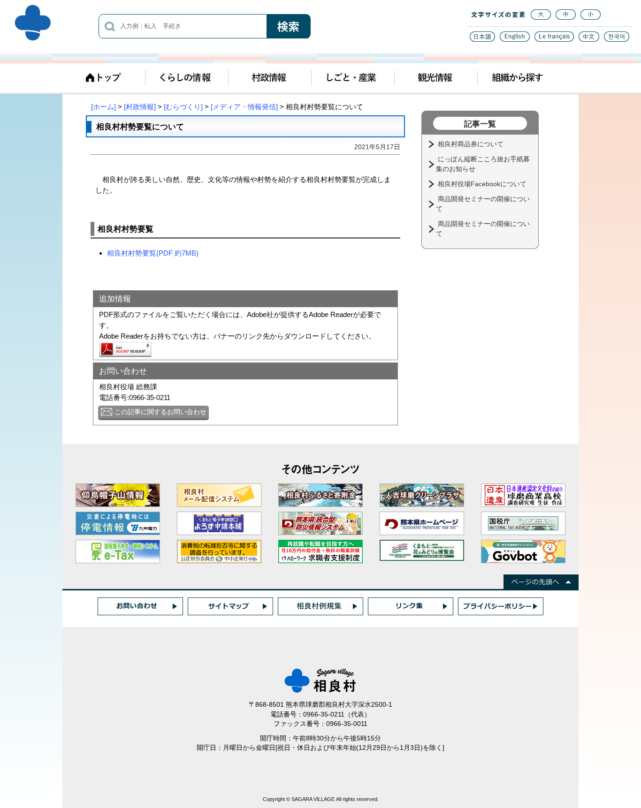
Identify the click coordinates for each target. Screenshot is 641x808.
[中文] (589, 39)
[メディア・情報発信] (244, 107)
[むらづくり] (183, 107)
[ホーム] (103, 107)
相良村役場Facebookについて (483, 184)
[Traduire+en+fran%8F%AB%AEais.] (554, 39)
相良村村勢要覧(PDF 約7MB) (152, 253)
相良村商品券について (471, 144)
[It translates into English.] (515, 39)
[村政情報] (140, 107)
